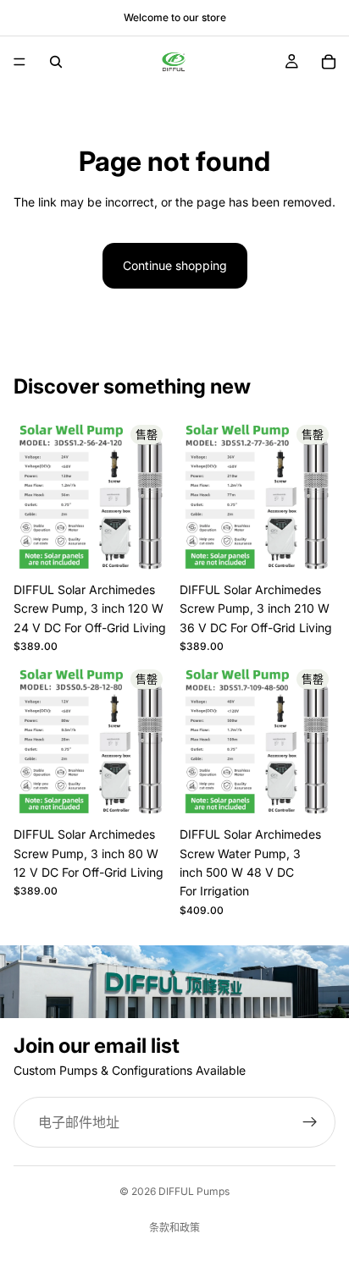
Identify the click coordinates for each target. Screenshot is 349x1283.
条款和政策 (174, 1227)
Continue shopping (175, 265)
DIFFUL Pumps (194, 1191)
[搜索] (56, 61)
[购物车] (328, 61)
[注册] (310, 1122)
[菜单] (19, 61)
